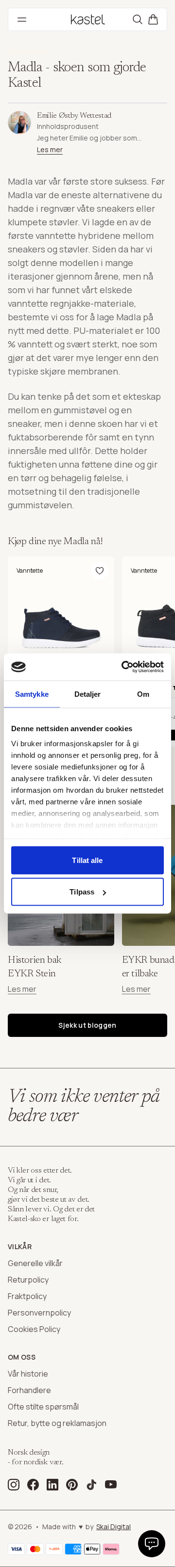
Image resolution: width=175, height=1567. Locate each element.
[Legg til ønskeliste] (99, 571)
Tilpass (82, 892)
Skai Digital (113, 1526)
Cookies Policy (34, 1329)
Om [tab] (143, 693)
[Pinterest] (72, 1484)
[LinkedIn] (52, 1484)
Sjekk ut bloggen (87, 1025)
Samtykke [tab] (32, 693)
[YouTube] (111, 1484)
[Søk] (137, 19)
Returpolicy (28, 1279)
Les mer (50, 149)
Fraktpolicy (27, 1296)
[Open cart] (153, 19)
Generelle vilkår (35, 1263)
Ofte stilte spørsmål (43, 1406)
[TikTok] (91, 1484)
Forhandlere (29, 1390)
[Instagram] (13, 1484)
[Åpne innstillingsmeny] (151, 1543)
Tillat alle (87, 860)
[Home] (87, 20)
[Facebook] (33, 1484)
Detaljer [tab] (87, 693)
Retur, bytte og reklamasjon (57, 1423)
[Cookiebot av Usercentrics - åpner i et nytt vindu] (123, 667)
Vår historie (28, 1373)
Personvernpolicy (39, 1312)
